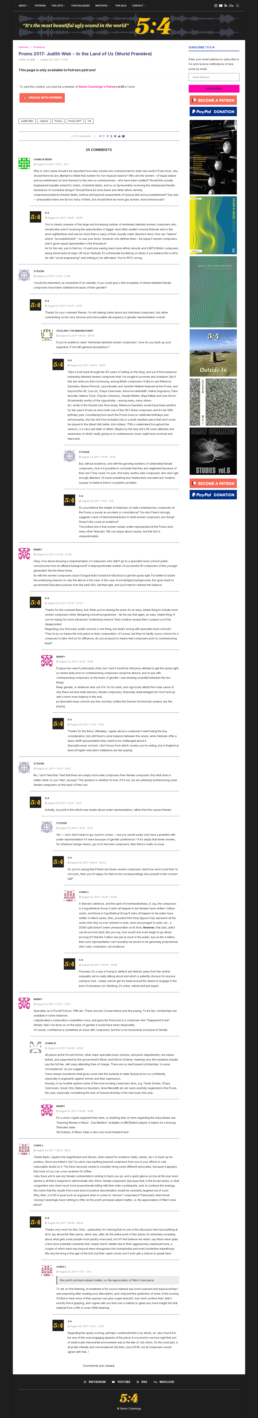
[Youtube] (220, 5)
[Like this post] (103, 136)
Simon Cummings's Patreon (98, 86)
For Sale (120, 5)
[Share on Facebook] (107, 136)
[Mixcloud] (231, 5)
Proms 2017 (74, 121)
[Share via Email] (123, 136)
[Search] (237, 5)
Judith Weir (27, 121)
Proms (58, 121)
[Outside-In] (213, 330)
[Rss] (225, 5)
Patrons (40, 5)
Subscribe (214, 88)
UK (89, 121)
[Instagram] (215, 5)
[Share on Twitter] (111, 136)
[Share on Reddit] (119, 136)
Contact (137, 5)
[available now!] (213, 197)
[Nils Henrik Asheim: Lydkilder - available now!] (213, 121)
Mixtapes (101, 5)
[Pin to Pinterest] (115, 136)
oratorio (44, 121)
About (23, 5)
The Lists (57, 5)
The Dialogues (80, 5)
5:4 (33, 59)
